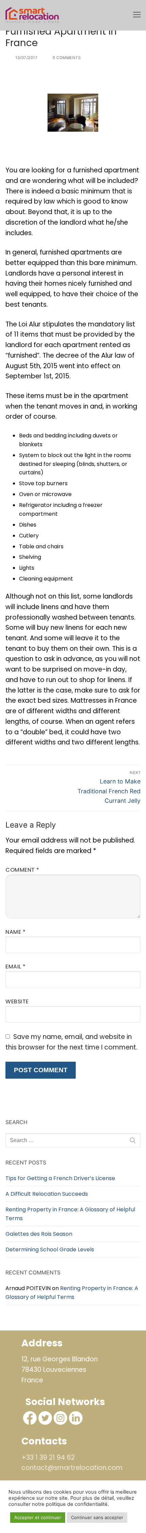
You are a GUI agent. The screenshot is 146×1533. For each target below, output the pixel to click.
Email (15, 966)
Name (15, 932)
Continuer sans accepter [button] (97, 1517)
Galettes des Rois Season (38, 1234)
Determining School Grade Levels (49, 1249)
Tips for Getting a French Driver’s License (60, 1178)
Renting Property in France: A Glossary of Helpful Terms (70, 1214)
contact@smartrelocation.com (72, 1467)
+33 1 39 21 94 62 (48, 1457)
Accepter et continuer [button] (37, 1517)
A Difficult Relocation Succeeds (46, 1194)
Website (17, 1001)
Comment (22, 870)
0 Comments (66, 57)
